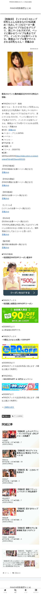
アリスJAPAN (18, 416)
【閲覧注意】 (9, 407)
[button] (37, 343)
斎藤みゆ (12, 130)
